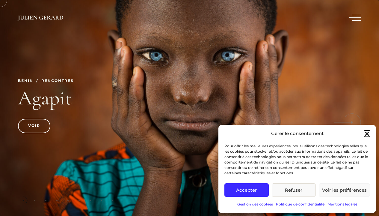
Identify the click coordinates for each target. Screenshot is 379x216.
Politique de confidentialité (300, 204)
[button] (367, 133)
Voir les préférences (344, 190)
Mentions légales (342, 204)
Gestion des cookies (255, 204)
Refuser (293, 190)
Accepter (246, 190)
